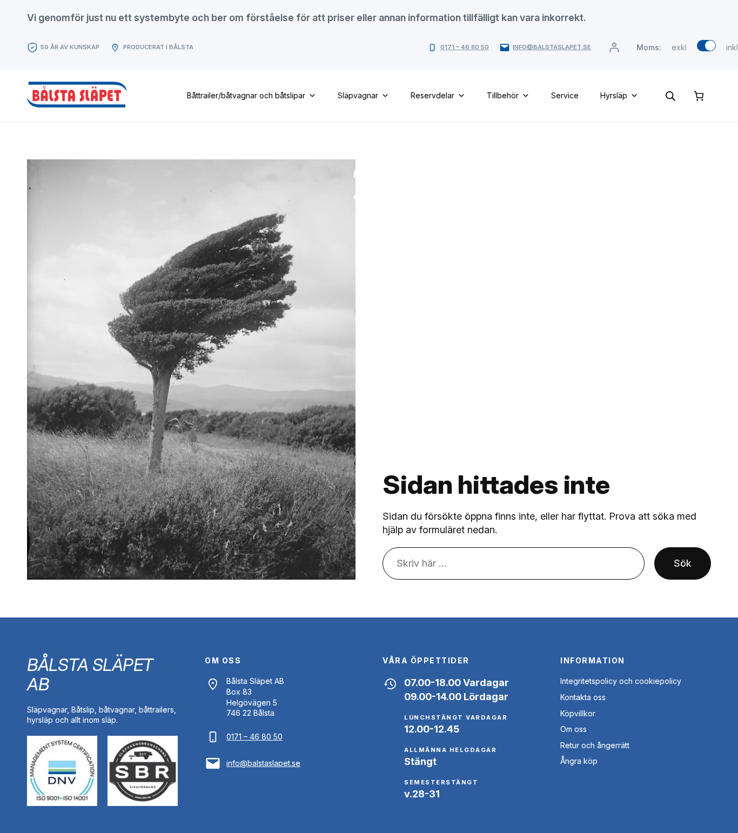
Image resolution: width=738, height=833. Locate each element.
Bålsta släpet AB (90, 674)
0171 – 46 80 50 (464, 47)
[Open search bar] (670, 95)
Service (565, 95)
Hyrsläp (613, 95)
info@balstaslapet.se (552, 47)
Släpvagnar (358, 95)
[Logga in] (614, 47)
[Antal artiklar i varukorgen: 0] (699, 96)
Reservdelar (432, 95)
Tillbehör (503, 95)
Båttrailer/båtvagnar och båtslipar (246, 95)
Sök (683, 563)
